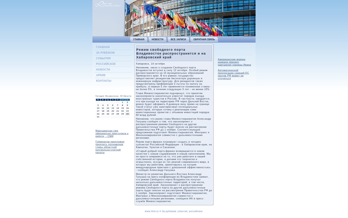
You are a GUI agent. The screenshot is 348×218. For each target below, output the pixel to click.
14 (118, 108)
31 (98, 117)
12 (108, 108)
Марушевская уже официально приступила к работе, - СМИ (112, 133)
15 (122, 108)
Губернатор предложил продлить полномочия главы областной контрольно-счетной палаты (110, 147)
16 (127, 108)
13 (113, 108)
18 (103, 111)
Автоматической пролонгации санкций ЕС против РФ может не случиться (233, 74)
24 (98, 114)
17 (98, 111)
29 (122, 114)
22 (122, 111)
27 (113, 114)
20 (113, 111)
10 (98, 108)
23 (127, 111)
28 (118, 114)
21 (118, 111)
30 (127, 114)
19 (108, 111)
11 (103, 108)
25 (103, 114)
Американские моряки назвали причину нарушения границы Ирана (234, 62)
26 (108, 114)
